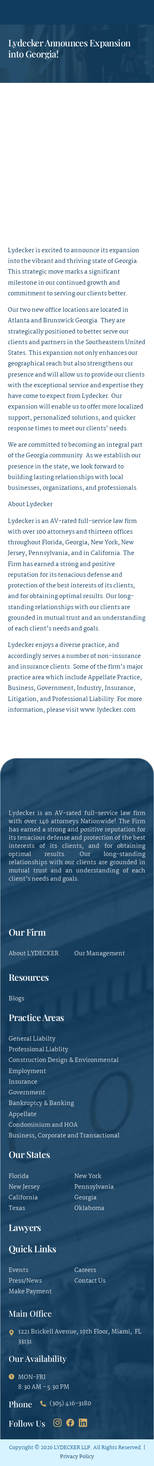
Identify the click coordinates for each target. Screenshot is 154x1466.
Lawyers (25, 1227)
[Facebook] (70, 1423)
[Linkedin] (83, 1423)
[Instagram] (57, 1423)
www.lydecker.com (108, 710)
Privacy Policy (77, 1456)
